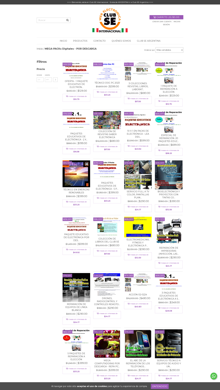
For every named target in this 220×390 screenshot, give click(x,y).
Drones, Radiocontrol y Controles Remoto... (107, 301)
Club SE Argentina (148, 41)
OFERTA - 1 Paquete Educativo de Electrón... (76, 84)
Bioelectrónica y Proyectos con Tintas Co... (169, 194)
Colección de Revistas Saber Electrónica (107, 134)
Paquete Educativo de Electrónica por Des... (76, 237)
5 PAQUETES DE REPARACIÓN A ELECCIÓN (76, 356)
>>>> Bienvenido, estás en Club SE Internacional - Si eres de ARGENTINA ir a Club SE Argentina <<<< (110, 2)
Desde (39, 75)
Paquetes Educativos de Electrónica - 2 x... (76, 136)
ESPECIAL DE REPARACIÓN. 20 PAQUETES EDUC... (168, 138)
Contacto (99, 41)
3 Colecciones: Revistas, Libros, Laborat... (138, 86)
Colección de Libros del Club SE (107, 240)
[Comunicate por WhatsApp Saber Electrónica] (213, 376)
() (168, 17)
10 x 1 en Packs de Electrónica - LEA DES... (138, 134)
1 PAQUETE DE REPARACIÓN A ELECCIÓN (168, 89)
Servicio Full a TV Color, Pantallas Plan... (138, 194)
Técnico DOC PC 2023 (107, 82)
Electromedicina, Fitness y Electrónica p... (138, 242)
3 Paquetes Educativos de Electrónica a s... (168, 295)
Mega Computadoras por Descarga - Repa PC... (107, 363)
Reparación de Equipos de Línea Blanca (76, 307)
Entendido (159, 386)
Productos (80, 41)
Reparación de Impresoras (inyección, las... (169, 251)
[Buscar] (67, 20)
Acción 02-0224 (138, 294)
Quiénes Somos (121, 41)
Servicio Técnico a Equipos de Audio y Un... (169, 363)
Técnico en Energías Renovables (76, 191)
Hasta (47, 75)
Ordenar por (149, 50)
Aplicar (55, 79)
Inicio (63, 41)
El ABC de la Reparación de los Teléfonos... (138, 363)
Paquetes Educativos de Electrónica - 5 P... (107, 186)
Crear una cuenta (162, 21)
